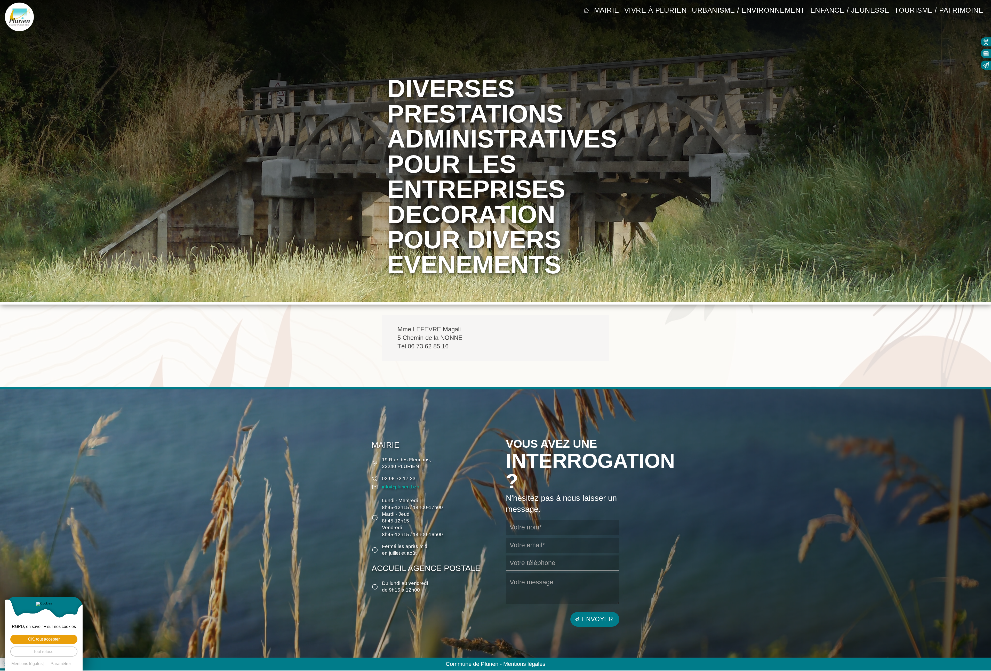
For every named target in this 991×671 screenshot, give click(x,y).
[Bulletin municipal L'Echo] (986, 53)
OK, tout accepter (44, 639)
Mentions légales (524, 664)
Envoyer (597, 619)
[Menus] (986, 41)
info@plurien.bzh (400, 486)
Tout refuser (44, 651)
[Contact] (986, 65)
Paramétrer (61, 664)
